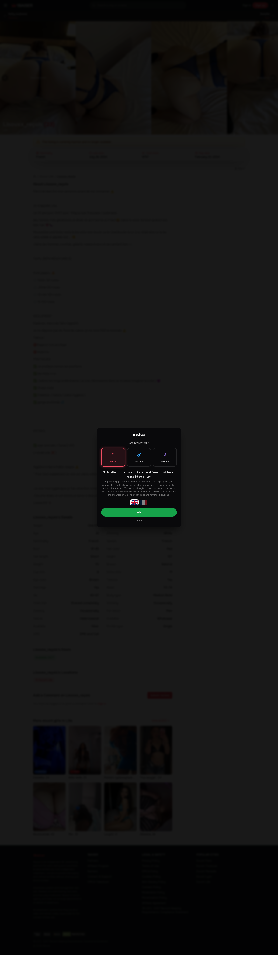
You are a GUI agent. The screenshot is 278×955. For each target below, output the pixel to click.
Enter (139, 512)
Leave (139, 520)
